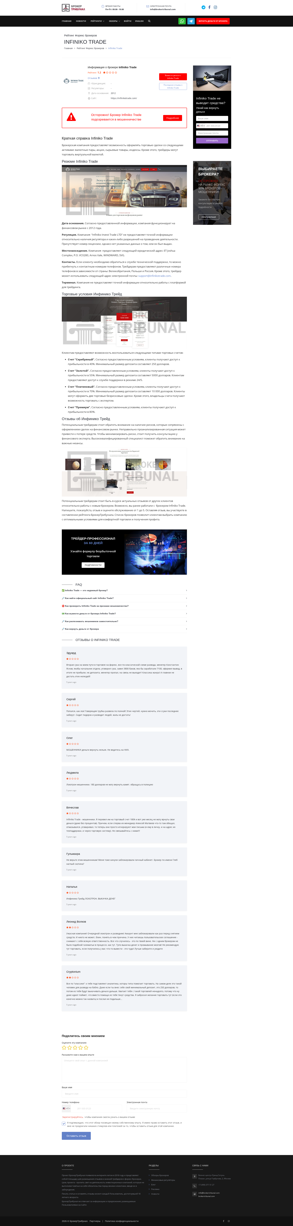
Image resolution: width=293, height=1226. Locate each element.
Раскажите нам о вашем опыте (78, 1054)
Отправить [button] (212, 140)
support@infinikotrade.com (154, 276)
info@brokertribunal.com (209, 1193)
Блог (153, 1184)
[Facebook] (223, 1221)
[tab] (124, 590)
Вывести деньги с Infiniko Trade (173, 77)
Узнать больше (209, 217)
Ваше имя (67, 1087)
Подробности (93, 565)
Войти (127, 21)
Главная (66, 20)
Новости (81, 21)
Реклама (155, 1189)
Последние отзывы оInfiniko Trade (173, 86)
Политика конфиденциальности (122, 1221)
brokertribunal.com (206, 1196)
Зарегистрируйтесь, (73, 1117)
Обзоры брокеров (160, 1175)
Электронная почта (137, 1102)
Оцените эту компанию (74, 1042)
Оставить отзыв (76, 1136)
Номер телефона (70, 1102)
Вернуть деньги (213, 21)
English (139, 21)
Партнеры (95, 1221)
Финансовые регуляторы (163, 1180)
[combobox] (66, 1108)
